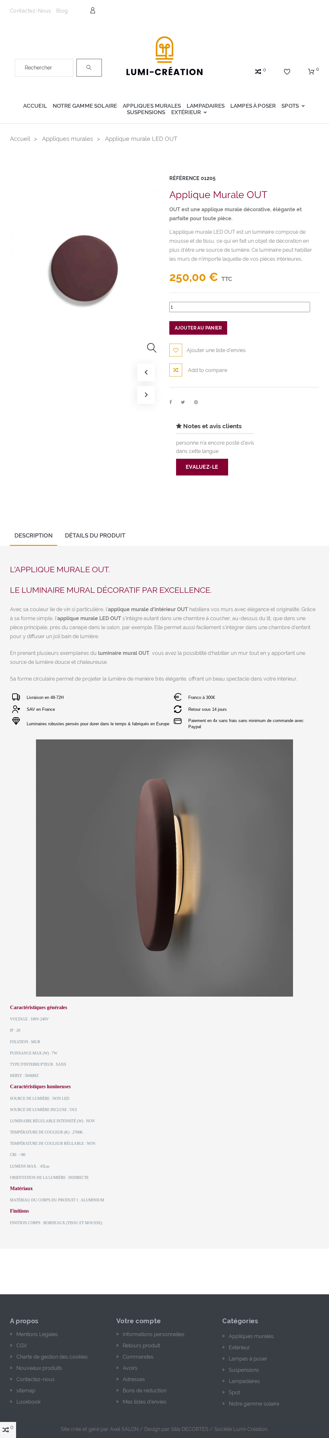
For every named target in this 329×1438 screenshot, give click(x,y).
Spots (290, 106)
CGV (21, 1346)
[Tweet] (183, 402)
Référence (184, 178)
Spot (234, 1392)
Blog (62, 11)
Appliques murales (152, 106)
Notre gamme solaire (85, 106)
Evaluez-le (202, 467)
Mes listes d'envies (144, 1402)
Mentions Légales (37, 1334)
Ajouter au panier (198, 327)
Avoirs (130, 1368)
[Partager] (170, 402)
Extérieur (186, 112)
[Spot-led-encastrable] (164, 55)
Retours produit (141, 1346)
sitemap (25, 1391)
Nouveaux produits (39, 1368)
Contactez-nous (30, 11)
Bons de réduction (144, 1391)
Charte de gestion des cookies (52, 1357)
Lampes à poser (253, 106)
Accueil (35, 106)
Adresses (134, 1379)
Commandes (138, 1357)
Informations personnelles (153, 1334)
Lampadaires (206, 106)
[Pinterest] (196, 402)
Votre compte (138, 1321)
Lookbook (28, 1402)
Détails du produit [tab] (95, 535)
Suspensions (146, 112)
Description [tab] (33, 535)
